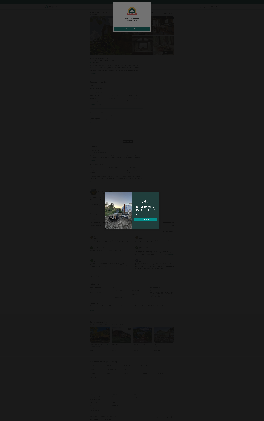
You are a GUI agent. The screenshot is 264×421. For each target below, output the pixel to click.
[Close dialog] (157, 194)
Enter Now (145, 219)
